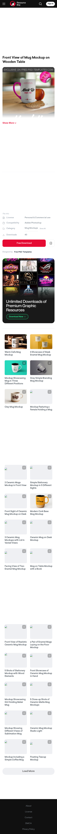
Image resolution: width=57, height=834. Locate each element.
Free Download (24, 243)
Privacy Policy (28, 829)
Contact (28, 818)
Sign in (50, 4)
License (28, 812)
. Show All (42, 228)
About (28, 806)
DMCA (28, 823)
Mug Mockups (31, 228)
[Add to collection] (51, 243)
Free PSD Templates (23, 252)
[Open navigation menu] (4, 4)
